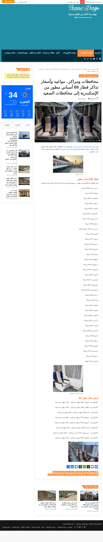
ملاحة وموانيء (10, 53)
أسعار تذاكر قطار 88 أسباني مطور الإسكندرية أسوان (71, 472)
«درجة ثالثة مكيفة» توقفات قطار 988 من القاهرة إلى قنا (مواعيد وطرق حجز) (47, 504)
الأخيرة (17, 125)
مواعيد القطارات (86, 53)
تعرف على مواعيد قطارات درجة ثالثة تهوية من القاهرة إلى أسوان (60, 2)
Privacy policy (23, 2)
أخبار (58, 53)
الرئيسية (98, 53)
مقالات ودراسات (48, 53)
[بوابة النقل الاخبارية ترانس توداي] (84, 11)
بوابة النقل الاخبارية (68, 524)
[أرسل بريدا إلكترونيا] (88, 98)
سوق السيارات (22, 53)
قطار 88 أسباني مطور (69, 149)
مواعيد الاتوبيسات (69, 53)
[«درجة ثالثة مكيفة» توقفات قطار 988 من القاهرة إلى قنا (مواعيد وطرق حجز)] (47, 496)
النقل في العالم (35, 53)
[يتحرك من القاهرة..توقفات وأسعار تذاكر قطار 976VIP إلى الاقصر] (24, 193)
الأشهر (28, 125)
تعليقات (7, 125)
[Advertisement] (51, 34)
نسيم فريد (92, 98)
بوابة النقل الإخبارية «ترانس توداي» (84, 147)
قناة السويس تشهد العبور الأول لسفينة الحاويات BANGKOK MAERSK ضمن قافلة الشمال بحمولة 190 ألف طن (11, 139)
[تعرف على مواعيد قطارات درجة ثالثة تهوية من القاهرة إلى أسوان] (68, 496)
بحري (81, 76)
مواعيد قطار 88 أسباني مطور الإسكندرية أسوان (64, 475)
